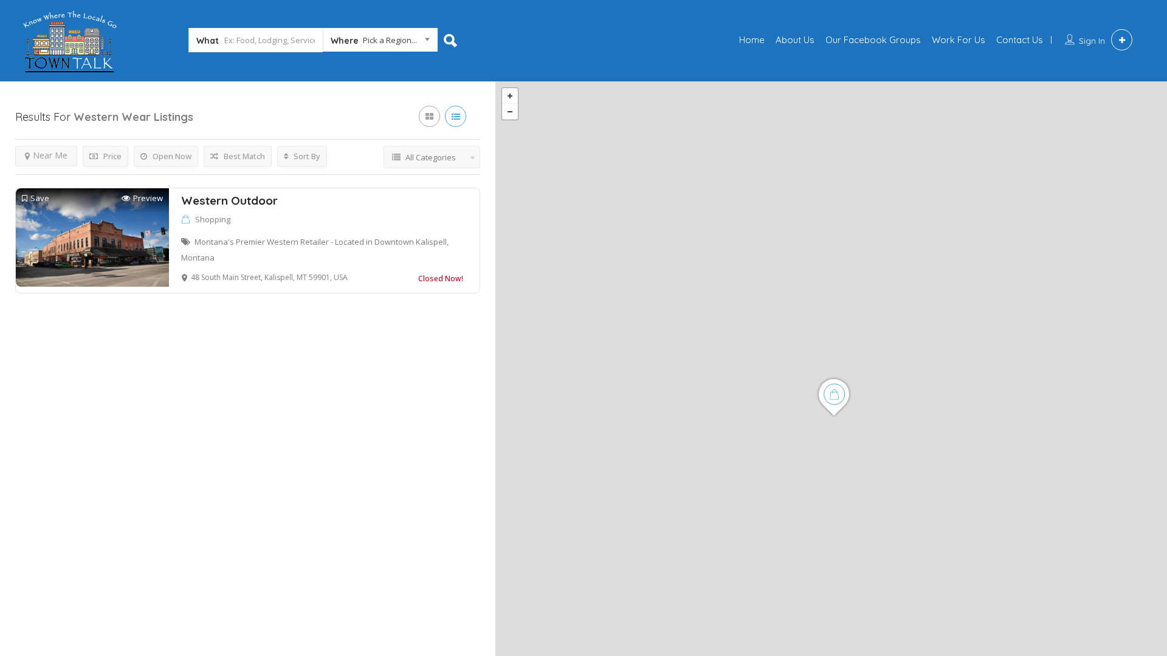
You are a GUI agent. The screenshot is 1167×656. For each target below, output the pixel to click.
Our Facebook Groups (873, 40)
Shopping (212, 219)
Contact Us (1019, 40)
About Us (795, 40)
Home (752, 40)
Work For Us (958, 40)
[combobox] (380, 42)
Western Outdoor (229, 200)
